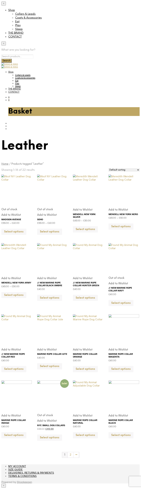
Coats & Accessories (28, 17)
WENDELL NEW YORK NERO (123, 214)
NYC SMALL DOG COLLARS (51, 425)
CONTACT (15, 36)
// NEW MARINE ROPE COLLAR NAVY (120, 289)
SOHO (40, 219)
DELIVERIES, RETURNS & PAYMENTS (31, 472)
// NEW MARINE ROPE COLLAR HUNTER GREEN (86, 284)
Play (18, 25)
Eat (17, 21)
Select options (14, 231)
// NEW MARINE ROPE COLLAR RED (13, 355)
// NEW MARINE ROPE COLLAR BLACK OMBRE (49, 284)
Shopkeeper (24, 481)
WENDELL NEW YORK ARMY (16, 282)
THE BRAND (16, 33)
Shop (11, 10)
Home (4, 164)
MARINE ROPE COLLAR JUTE (52, 354)
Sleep (19, 29)
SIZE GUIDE (15, 469)
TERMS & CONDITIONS (22, 475)
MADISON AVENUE (11, 219)
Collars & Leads (25, 14)
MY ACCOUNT (17, 466)
